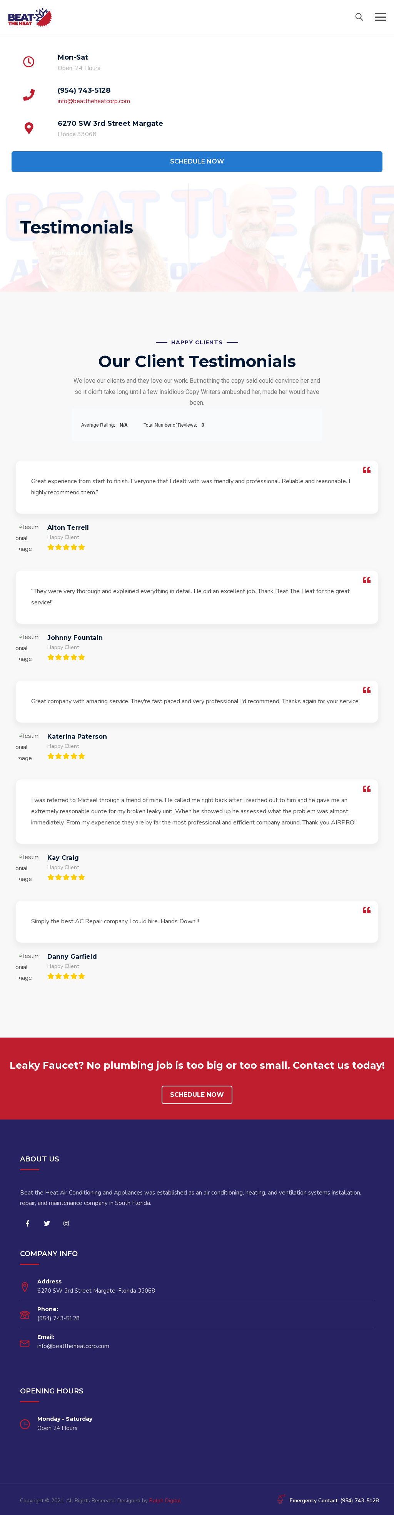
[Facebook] (27, 1223)
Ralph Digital (165, 1500)
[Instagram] (66, 1223)
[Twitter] (47, 1223)
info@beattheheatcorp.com (94, 101)
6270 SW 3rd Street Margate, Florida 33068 (96, 1291)
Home (28, 253)
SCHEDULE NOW (197, 161)
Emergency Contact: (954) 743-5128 (334, 1500)
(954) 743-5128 (84, 90)
